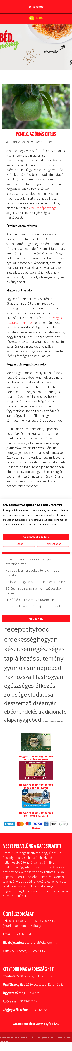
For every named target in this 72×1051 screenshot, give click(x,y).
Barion (36, 828)
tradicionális (52, 711)
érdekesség (20, 639)
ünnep (38, 668)
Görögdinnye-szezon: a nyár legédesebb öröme (33, 590)
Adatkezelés (5, 1037)
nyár (50, 703)
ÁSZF (34, 1037)
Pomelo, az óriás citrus (36, 134)
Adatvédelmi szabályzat (21, 1037)
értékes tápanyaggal (43, 208)
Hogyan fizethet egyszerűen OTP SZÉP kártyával (36, 758)
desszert (14, 703)
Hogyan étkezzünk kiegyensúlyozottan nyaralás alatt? (32, 561)
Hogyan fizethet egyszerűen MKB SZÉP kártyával (36, 786)
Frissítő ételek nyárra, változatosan (29, 600)
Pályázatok (36, 7)
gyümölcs (16, 668)
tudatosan (43, 694)
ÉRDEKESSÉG (19, 142)
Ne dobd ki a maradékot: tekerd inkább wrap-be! (32, 572)
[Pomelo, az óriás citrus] (36, 127)
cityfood (37, 629)
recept (14, 629)
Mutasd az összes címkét (52, 721)
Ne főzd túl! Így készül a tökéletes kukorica (35, 582)
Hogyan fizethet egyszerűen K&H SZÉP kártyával (36, 814)
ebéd (35, 719)
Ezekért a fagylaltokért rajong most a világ (34, 606)
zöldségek (17, 694)
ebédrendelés (20, 711)
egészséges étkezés (29, 685)
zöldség (35, 703)
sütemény (50, 658)
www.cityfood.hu (47, 1024)
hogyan (53, 677)
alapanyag (16, 719)
